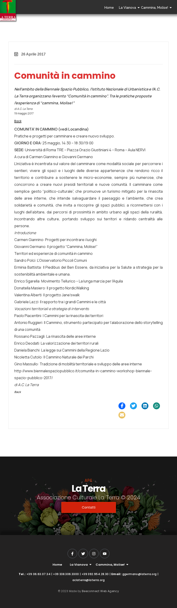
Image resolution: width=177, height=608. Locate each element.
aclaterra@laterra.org (88, 580)
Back (17, 121)
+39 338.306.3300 (66, 574)
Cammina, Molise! (154, 7)
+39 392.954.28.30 (95, 574)
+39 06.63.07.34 (38, 574)
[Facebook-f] (72, 554)
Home (109, 7)
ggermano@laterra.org (139, 574)
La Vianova (127, 7)
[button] (121, 405)
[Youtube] (104, 554)
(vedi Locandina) (73, 129)
